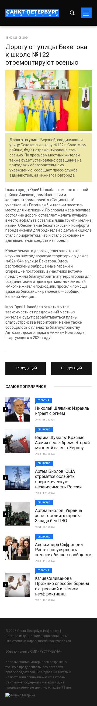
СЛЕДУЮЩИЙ (71, 366)
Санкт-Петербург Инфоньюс (32, 13)
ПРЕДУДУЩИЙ (25, 366)
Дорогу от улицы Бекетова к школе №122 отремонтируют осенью (46, 54)
